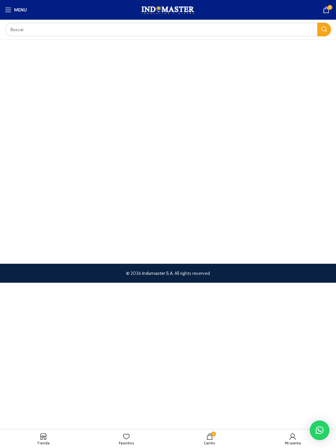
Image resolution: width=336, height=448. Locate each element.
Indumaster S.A (157, 273)
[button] (319, 430)
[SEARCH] (324, 29)
